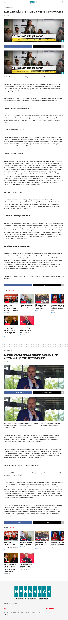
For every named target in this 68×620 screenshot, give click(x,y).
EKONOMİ (20, 612)
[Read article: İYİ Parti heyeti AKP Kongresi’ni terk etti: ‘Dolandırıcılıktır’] (42, 298)
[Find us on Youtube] (52, 613)
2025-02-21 (23, 334)
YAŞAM (39, 612)
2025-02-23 (38, 310)
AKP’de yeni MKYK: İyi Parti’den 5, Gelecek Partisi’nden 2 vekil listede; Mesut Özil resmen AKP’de (10, 330)
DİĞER (6, 614)
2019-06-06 (6, 15)
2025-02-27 (23, 309)
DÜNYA (27, 612)
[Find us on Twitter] (49, 613)
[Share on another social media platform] (62, 46)
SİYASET (12, 7)
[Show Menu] (5, 2)
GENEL (7, 302)
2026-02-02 (7, 312)
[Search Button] (63, 2)
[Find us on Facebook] (46, 613)
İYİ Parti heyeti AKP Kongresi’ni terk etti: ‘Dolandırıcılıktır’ (41, 306)
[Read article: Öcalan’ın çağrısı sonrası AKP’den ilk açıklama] (27, 298)
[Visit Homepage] (34, 2)
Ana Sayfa (6, 7)
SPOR (33, 612)
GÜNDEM (13, 612)
